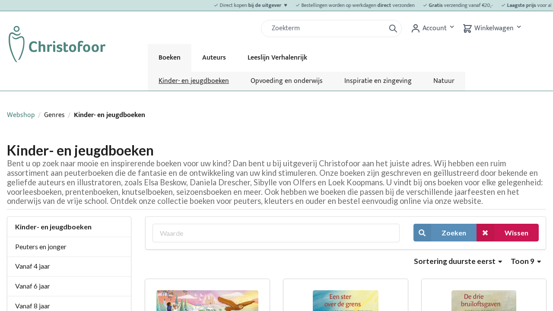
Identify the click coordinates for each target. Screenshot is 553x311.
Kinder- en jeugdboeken (194, 81)
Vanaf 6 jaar (32, 286)
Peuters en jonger (41, 246)
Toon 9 (523, 261)
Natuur (443, 81)
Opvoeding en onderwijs (287, 81)
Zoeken (454, 232)
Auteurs (214, 57)
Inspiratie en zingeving (378, 81)
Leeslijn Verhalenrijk (277, 57)
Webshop (21, 115)
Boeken (170, 57)
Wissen (516, 232)
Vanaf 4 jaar (32, 266)
